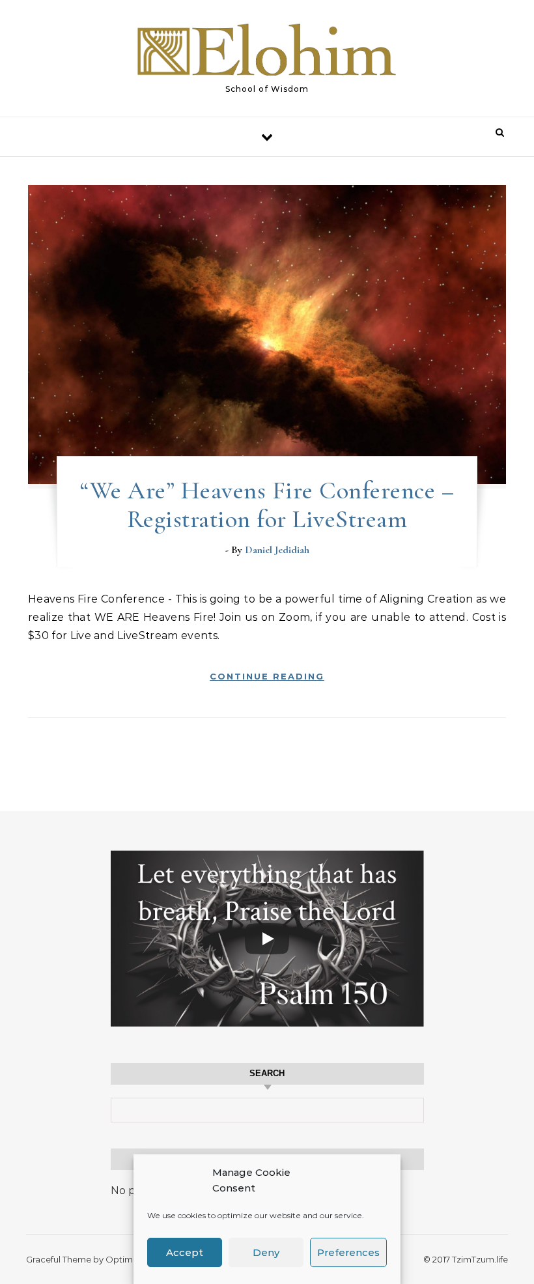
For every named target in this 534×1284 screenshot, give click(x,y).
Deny (266, 1252)
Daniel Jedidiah (277, 549)
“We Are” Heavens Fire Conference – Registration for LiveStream (267, 505)
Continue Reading (267, 676)
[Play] (267, 938)
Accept (184, 1252)
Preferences (348, 1252)
